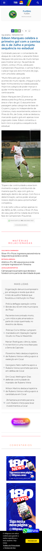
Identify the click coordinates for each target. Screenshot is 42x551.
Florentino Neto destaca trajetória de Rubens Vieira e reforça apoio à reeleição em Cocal (22, 356)
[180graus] (16, 3)
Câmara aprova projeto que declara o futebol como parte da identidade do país (20, 270)
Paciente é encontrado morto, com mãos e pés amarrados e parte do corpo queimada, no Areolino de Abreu (19, 320)
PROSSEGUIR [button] (32, 541)
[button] (12, 546)
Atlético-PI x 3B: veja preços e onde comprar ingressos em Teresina (17, 262)
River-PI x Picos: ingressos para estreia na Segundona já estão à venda (20, 253)
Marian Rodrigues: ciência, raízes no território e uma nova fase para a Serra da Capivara (21, 345)
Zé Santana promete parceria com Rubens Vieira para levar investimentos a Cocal (20, 403)
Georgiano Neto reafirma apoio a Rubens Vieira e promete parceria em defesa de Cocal (22, 368)
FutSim (27, 11)
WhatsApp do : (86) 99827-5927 (22, 220)
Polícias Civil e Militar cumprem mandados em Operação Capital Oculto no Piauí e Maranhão (21, 333)
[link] (12, 31)
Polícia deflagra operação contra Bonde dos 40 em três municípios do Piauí (22, 307)
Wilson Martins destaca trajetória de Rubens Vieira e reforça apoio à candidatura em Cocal (22, 391)
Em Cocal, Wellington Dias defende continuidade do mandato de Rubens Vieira (18, 380)
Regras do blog (26, 16)
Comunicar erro (21, 225)
